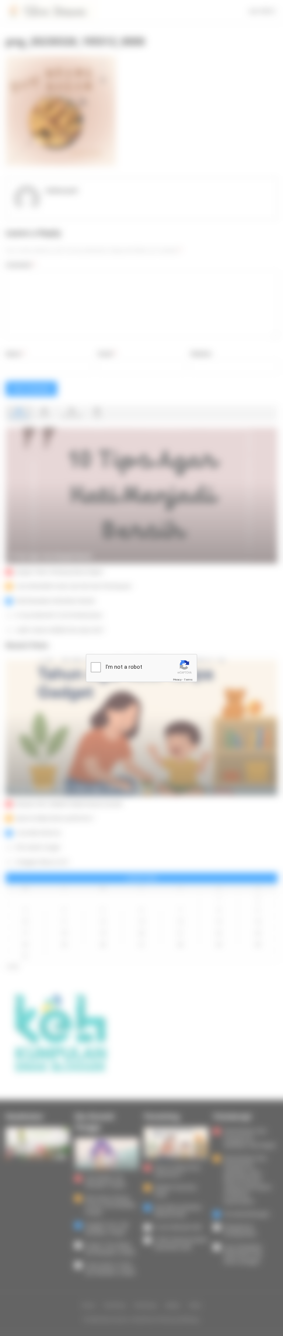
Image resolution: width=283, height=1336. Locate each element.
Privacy (177, 679)
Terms (188, 679)
